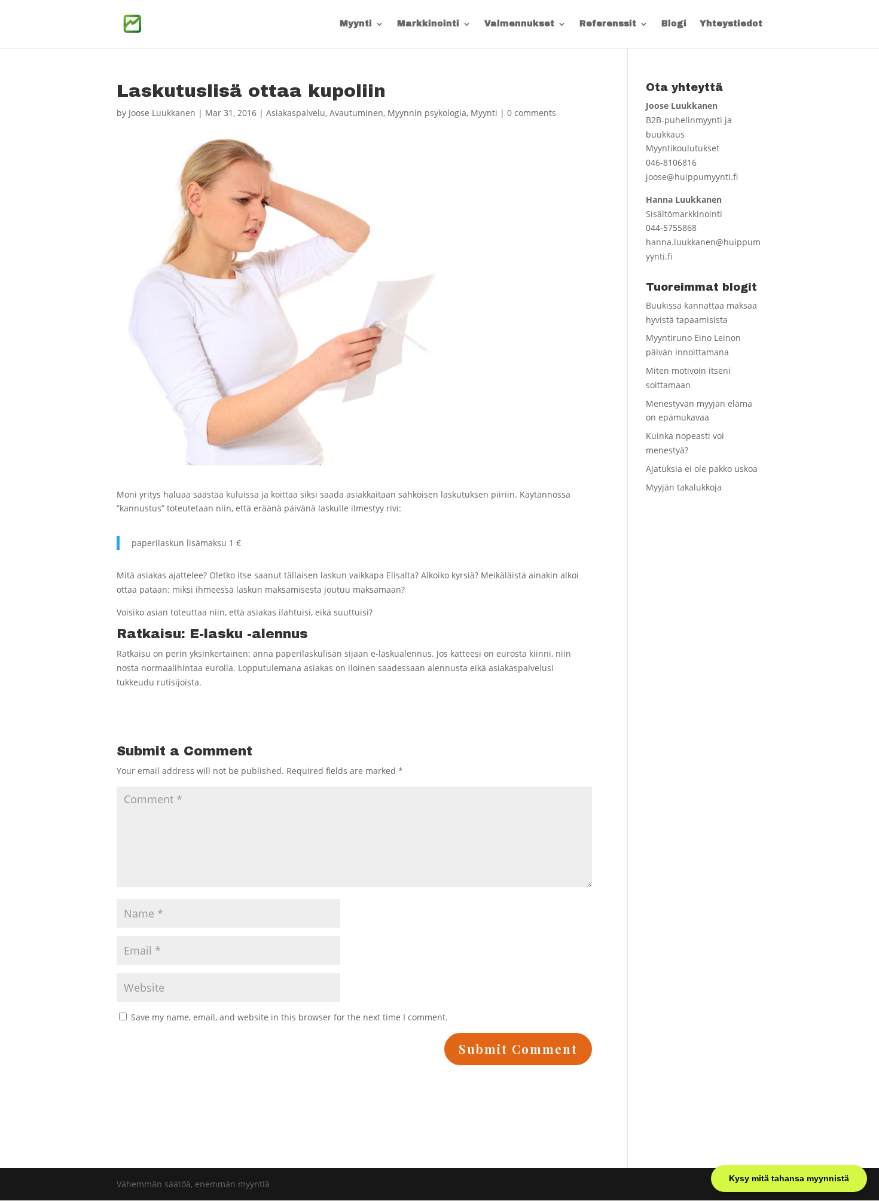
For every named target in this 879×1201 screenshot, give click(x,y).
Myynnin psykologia (426, 112)
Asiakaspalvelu (295, 112)
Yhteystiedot (731, 24)
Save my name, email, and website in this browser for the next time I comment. (289, 1017)
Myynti (356, 24)
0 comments (531, 112)
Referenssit (607, 24)
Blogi (673, 24)
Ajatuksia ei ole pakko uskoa (702, 468)
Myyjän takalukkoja (684, 487)
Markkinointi (428, 24)
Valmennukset (519, 24)
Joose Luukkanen (162, 112)
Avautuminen (356, 112)
